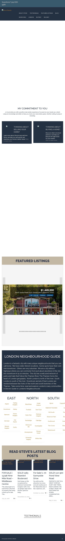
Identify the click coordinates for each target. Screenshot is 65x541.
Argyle (7, 404)
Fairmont (6, 414)
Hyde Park (28, 415)
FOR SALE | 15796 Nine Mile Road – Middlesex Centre (7, 478)
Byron (51, 403)
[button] (4, 305)
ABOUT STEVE (23, 13)
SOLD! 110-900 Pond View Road (56, 476)
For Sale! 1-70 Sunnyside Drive (39, 476)
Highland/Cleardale (51, 408)
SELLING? (46, 17)
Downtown (7, 409)
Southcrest (51, 421)
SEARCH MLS (22, 17)
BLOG (57, 13)
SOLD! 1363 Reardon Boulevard (23, 476)
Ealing (15, 409)
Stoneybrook (28, 432)
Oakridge (38, 420)
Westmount (51, 430)
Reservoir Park (51, 417)
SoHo (15, 427)
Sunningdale (38, 426)
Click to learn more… (52, 140)
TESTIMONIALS (34, 13)
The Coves (51, 425)
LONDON (31, 17)
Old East (6, 421)
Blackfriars (28, 404)
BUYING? (38, 17)
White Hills (38, 438)
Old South (51, 412)
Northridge (28, 420)
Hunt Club (39, 409)
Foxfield (28, 409)
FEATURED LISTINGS (47, 13)
